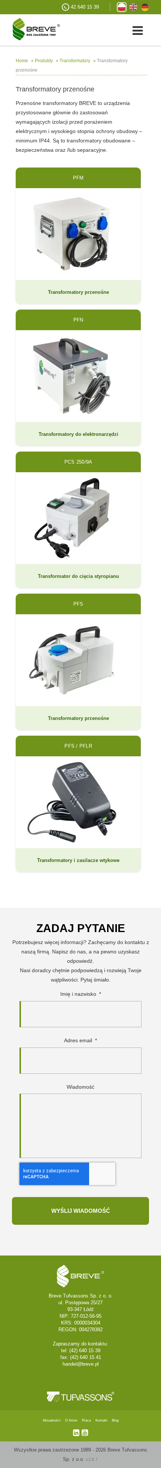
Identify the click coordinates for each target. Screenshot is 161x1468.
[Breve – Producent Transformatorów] (30, 28)
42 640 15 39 (85, 7)
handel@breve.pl (81, 1364)
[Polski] (122, 7)
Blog (115, 1420)
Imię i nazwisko (80, 994)
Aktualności (52, 1420)
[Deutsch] (145, 7)
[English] (133, 7)
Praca (86, 1420)
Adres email (80, 1040)
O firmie (71, 1420)
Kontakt (101, 1420)
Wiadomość (80, 1087)
